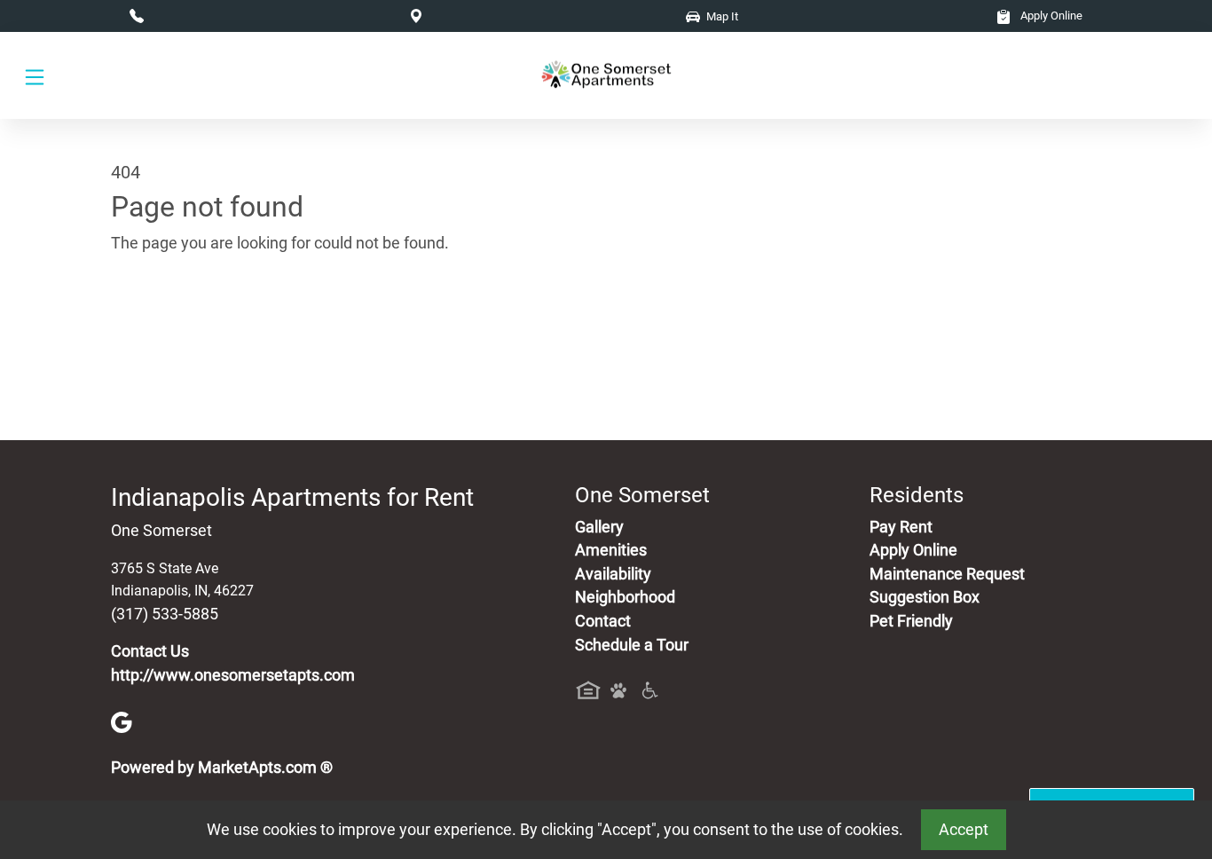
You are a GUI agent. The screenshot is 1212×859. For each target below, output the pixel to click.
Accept (963, 830)
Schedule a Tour (632, 645)
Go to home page (171, 326)
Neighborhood (625, 597)
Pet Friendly (911, 621)
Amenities (611, 550)
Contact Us (150, 651)
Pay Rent (901, 527)
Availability (613, 574)
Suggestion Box (925, 597)
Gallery (599, 527)
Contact (603, 621)
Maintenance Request (947, 574)
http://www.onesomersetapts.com (233, 675)
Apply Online (1050, 15)
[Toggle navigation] (35, 75)
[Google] (121, 721)
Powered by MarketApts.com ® (222, 767)
